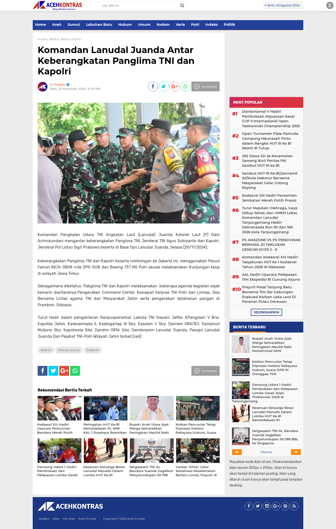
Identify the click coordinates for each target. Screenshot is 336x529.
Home (40, 24)
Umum (144, 24)
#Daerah (93, 350)
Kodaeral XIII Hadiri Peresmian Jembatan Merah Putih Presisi (269, 198)
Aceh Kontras (87, 518)
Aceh (56, 24)
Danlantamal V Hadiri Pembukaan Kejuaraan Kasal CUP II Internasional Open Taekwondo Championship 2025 (271, 118)
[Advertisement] (266, 63)
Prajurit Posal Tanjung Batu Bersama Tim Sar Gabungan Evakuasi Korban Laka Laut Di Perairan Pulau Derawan (269, 294)
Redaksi (44, 518)
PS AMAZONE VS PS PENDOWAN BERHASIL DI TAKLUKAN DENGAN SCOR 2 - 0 (271, 245)
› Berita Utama (70, 39)
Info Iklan (69, 518)
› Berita (53, 39)
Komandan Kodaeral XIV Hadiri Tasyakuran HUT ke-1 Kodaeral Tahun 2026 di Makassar (270, 262)
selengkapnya (266, 312)
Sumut (74, 24)
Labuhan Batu (99, 24)
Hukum (125, 24)
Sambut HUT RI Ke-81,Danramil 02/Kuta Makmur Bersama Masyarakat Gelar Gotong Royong (269, 180)
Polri (195, 24)
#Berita (46, 350)
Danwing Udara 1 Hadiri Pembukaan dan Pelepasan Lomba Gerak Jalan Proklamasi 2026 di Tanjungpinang (265, 393)
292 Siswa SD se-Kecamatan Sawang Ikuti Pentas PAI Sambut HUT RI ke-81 (267, 161)
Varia (180, 24)
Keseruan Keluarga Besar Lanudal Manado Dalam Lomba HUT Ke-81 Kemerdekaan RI (273, 414)
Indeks (211, 24)
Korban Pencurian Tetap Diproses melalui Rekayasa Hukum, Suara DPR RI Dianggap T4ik (274, 368)
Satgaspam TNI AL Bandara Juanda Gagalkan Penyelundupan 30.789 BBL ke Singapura (275, 437)
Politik (229, 24)
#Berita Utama (68, 350)
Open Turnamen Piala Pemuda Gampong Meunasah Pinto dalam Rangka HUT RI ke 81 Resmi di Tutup (270, 140)
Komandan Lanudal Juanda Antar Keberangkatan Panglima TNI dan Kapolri (116, 60)
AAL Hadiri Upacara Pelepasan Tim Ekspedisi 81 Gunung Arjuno (271, 277)
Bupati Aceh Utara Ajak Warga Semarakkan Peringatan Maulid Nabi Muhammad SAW (272, 344)
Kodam (163, 24)
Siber (56, 518)
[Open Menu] (330, 5)
